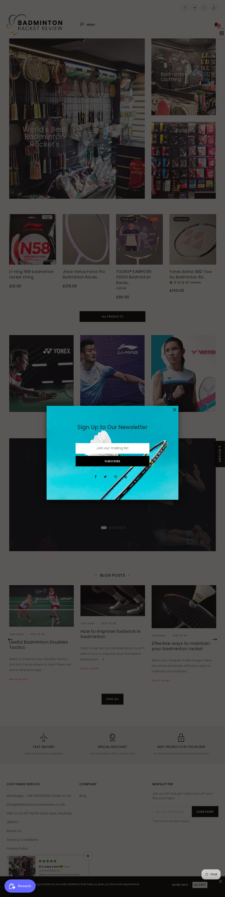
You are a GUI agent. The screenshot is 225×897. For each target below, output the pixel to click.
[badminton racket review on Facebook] (95, 479)
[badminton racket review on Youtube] (125, 479)
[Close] (174, 409)
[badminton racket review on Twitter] (105, 479)
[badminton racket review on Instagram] (115, 479)
